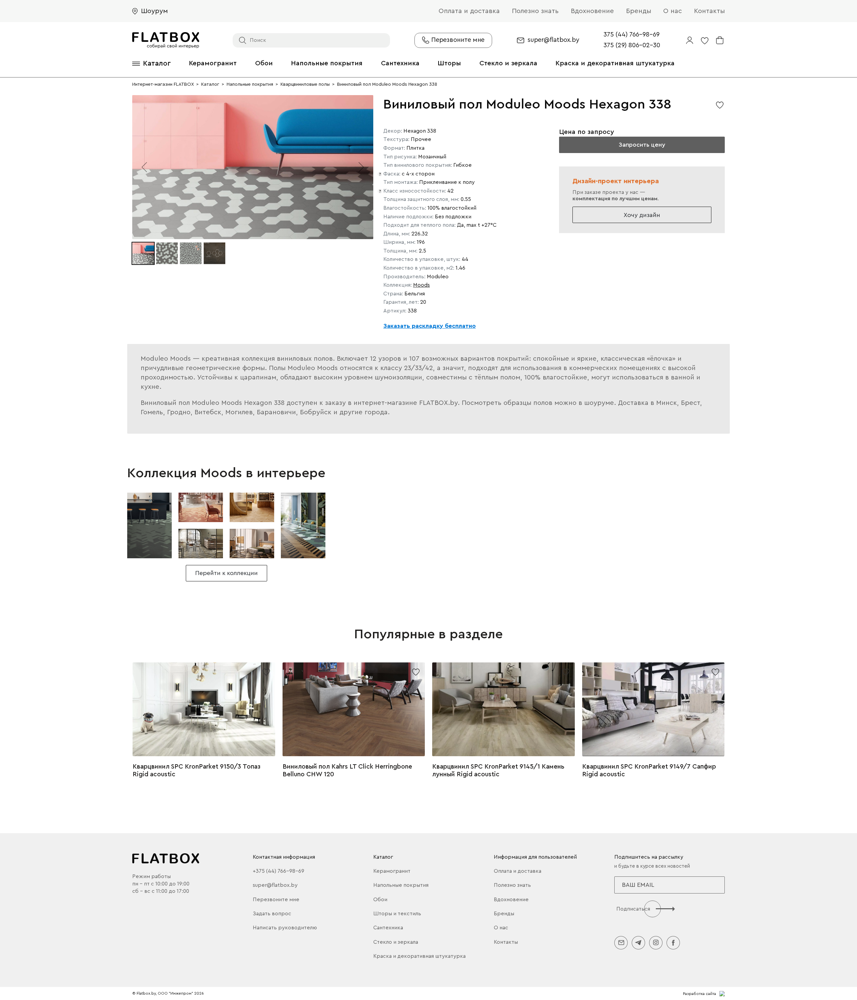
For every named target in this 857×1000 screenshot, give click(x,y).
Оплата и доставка (469, 11)
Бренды (638, 11)
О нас (672, 11)
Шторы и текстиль (397, 913)
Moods (421, 285)
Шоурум (154, 11)
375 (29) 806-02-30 (632, 45)
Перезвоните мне (276, 899)
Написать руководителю (285, 927)
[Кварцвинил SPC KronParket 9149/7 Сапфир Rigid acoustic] (653, 709)
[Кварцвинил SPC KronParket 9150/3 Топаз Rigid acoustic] (204, 709)
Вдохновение (592, 11)
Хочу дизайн (642, 215)
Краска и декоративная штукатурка (615, 63)
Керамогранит (213, 63)
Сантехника (400, 63)
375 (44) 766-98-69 (631, 34)
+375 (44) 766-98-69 (278, 871)
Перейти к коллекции (226, 573)
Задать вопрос (272, 913)
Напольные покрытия (327, 63)
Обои (264, 63)
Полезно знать (535, 11)
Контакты (709, 11)
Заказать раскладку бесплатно (429, 326)
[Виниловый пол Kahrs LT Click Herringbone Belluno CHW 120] (354, 709)
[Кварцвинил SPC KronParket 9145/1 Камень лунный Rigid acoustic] (503, 709)
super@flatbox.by (553, 40)
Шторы (449, 63)
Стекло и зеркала (508, 63)
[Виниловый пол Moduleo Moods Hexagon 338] (149, 525)
